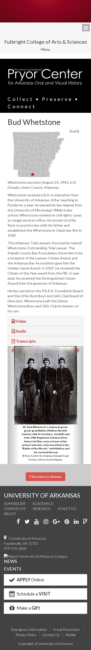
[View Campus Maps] (35, 556)
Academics (42, 503)
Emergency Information (29, 629)
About (10, 513)
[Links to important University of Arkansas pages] (86, 28)
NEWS (10, 561)
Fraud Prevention (66, 629)
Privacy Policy (25, 635)
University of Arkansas (45, 11)
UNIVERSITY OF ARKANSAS (42, 495)
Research (42, 508)
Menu (49, 50)
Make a (28, 608)
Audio (20, 331)
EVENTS (12, 569)
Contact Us (51, 635)
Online (30, 579)
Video (20, 321)
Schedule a (33, 594)
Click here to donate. (45, 476)
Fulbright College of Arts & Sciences (45, 42)
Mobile (71, 635)
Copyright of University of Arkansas (45, 643)
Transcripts (25, 341)
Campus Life (15, 508)
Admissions (14, 503)
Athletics (67, 508)
